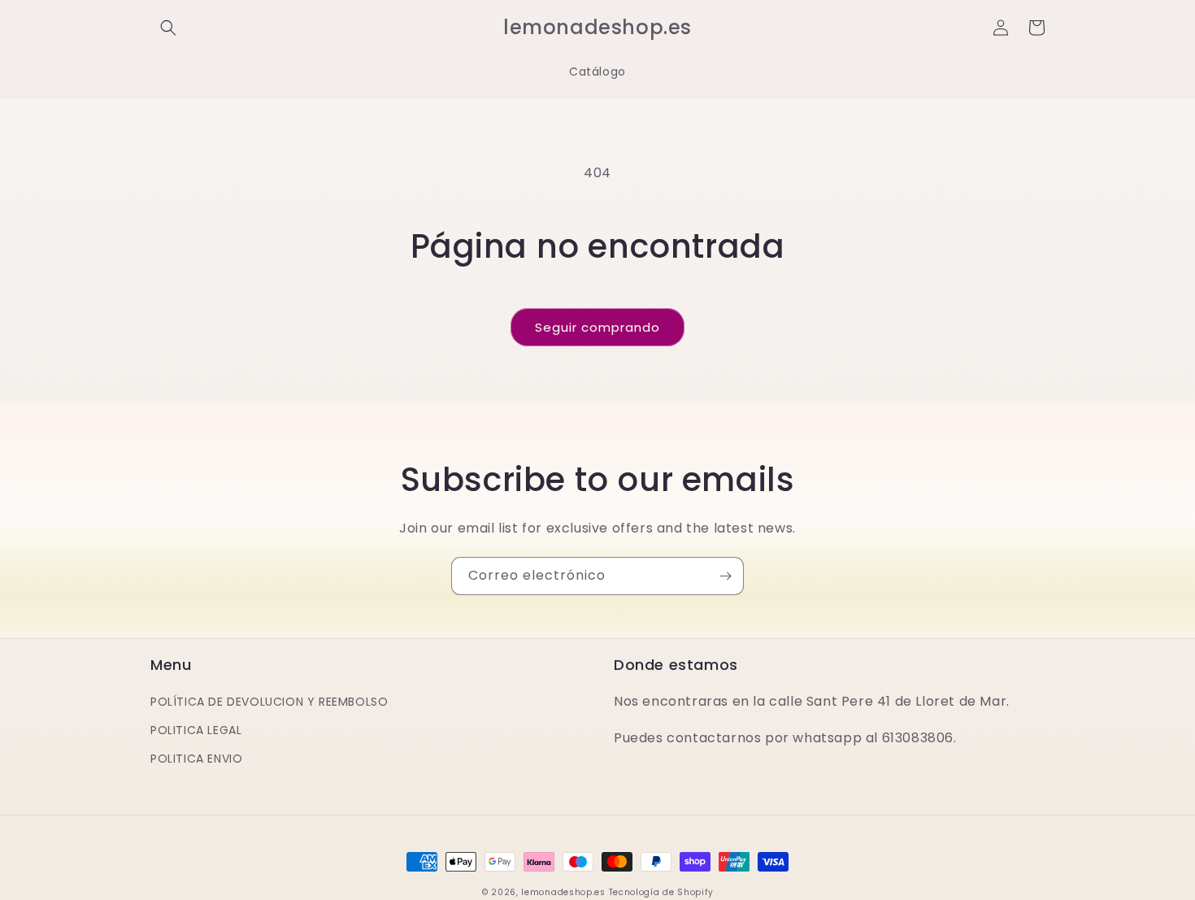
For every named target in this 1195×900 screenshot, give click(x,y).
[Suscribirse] (725, 576)
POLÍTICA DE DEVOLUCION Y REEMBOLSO (269, 701)
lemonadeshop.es (563, 892)
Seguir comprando (597, 327)
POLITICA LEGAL (195, 730)
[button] (168, 28)
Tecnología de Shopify (661, 892)
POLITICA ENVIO (196, 758)
